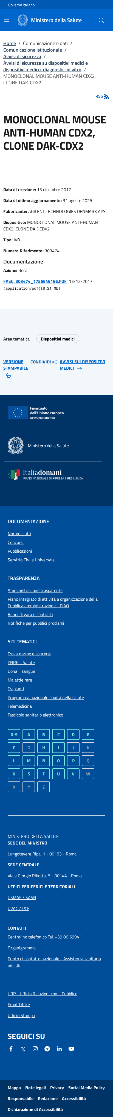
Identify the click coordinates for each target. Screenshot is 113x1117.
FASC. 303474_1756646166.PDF (35, 281)
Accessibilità (74, 1098)
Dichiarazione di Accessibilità (35, 1109)
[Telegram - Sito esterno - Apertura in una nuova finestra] (47, 1048)
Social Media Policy (86, 1087)
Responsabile (20, 1098)
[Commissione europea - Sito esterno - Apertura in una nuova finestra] (36, 413)
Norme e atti (19, 533)
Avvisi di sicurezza (22, 56)
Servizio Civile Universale (31, 559)
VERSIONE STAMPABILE (15, 364)
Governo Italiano (21, 5)
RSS (99, 96)
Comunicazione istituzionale (32, 50)
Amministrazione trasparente (35, 590)
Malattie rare (20, 680)
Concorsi (16, 542)
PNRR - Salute (21, 662)
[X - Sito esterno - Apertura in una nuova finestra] (23, 1048)
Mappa (14, 1087)
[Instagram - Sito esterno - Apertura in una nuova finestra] (35, 1048)
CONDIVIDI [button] (40, 361)
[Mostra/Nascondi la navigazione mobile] (6, 19)
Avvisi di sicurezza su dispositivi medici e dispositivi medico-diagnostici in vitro (45, 66)
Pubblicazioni (20, 551)
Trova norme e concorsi (29, 653)
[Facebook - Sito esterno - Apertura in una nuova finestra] (11, 1048)
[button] (101, 20)
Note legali (35, 1087)
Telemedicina (20, 706)
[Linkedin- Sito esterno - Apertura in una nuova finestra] (59, 1048)
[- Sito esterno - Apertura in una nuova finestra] (71, 1048)
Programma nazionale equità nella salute (46, 697)
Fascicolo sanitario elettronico (35, 715)
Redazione (48, 1098)
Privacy (57, 1087)
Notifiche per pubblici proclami (36, 623)
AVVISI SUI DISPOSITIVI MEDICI (82, 364)
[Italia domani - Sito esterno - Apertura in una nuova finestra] (49, 474)
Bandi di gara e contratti (30, 614)
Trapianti (16, 688)
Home (9, 43)
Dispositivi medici (58, 339)
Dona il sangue (21, 671)
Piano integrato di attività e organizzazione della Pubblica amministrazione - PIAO (53, 602)
